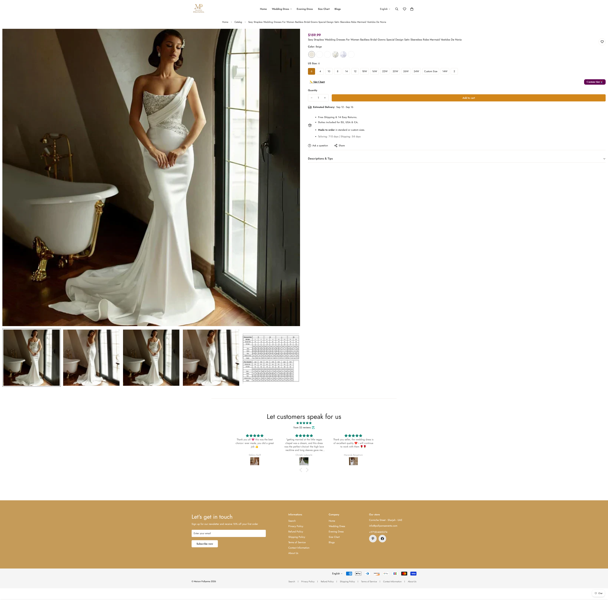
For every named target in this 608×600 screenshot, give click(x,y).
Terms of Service (297, 542)
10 (329, 71)
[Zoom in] (293, 35)
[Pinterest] (373, 538)
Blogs (338, 9)
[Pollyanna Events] (199, 9)
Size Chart (323, 9)
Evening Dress (305, 9)
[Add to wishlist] (602, 41)
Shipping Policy (296, 537)
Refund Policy (295, 531)
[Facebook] (382, 538)
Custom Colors (351, 54)
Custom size (430, 71)
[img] (304, 423)
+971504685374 (378, 532)
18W (364, 71)
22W (385, 71)
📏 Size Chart (317, 82)
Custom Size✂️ (595, 82)
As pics (319, 54)
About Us (293, 553)
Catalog (238, 22)
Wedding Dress (280, 9)
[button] (411, 9)
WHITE (343, 54)
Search (292, 521)
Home (263, 9)
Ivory (335, 54)
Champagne (327, 54)
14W (444, 71)
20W (395, 71)
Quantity (312, 90)
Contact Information (298, 548)
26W (406, 71)
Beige (311, 54)
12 (355, 71)
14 (346, 71)
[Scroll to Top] (601, 582)
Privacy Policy (295, 526)
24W (416, 71)
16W (374, 71)
